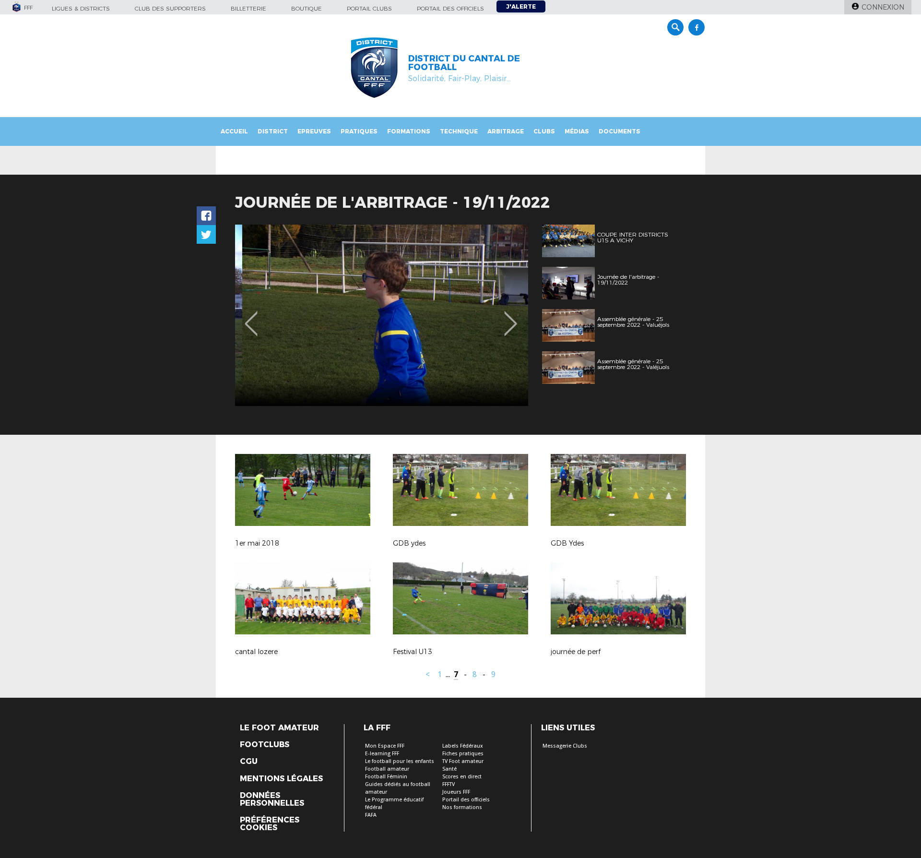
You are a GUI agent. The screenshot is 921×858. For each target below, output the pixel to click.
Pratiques (359, 131)
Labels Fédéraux (462, 746)
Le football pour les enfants (399, 761)
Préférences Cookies (269, 824)
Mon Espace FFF (384, 746)
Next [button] (510, 317)
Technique (459, 131)
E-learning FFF (382, 754)
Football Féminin (386, 777)
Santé (449, 769)
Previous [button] (251, 317)
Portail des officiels (450, 8)
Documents (619, 131)
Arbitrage (505, 131)
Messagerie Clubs (565, 746)
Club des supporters (170, 8)
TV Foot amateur (463, 761)
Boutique (306, 8)
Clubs (544, 131)
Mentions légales (281, 779)
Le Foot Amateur (279, 728)
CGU (249, 761)
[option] (381, 315)
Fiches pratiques (463, 754)
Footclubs (264, 745)
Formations (408, 131)
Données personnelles (272, 799)
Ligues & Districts (81, 8)
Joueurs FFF (456, 792)
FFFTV (448, 784)
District (273, 131)
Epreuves (314, 131)
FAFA (371, 815)
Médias (577, 131)
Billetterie (248, 8)
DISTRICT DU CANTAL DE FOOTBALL (464, 62)
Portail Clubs (369, 8)
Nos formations (462, 807)
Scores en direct (462, 777)
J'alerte (521, 6)
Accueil (234, 131)
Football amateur (387, 769)
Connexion (883, 7)
